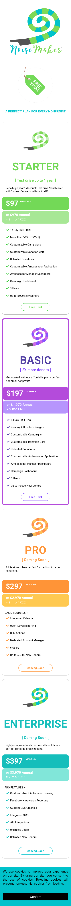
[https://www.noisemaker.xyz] (35, 32)
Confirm (35, 897)
